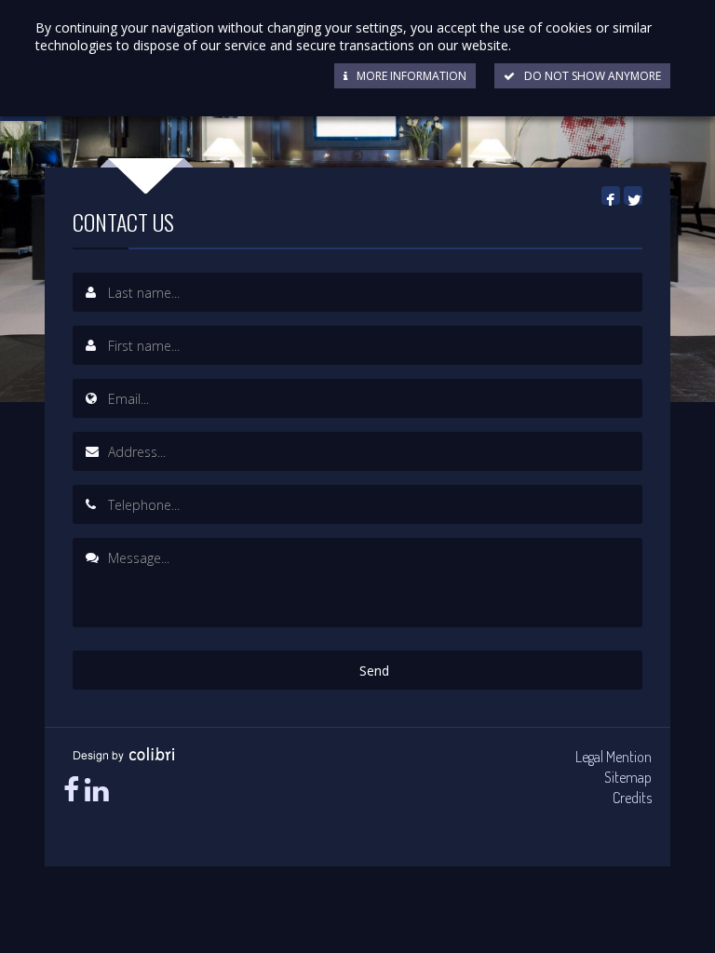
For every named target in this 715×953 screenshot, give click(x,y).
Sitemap (628, 777)
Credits (632, 797)
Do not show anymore (592, 76)
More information (411, 76)
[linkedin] (97, 790)
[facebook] (71, 790)
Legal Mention (613, 756)
